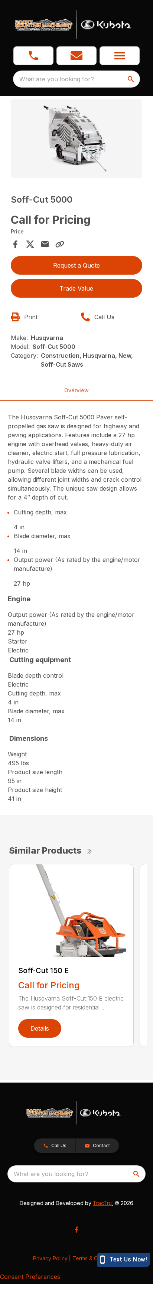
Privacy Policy (50, 1258)
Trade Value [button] (76, 288)
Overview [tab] (76, 390)
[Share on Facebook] (15, 244)
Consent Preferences (30, 1276)
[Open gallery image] (77, 138)
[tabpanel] (77, 139)
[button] (33, 55)
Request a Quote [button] (76, 265)
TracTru (102, 1203)
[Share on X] (30, 244)
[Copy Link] (59, 244)
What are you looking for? (56, 79)
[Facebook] (76, 1229)
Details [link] (39, 1028)
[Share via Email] (44, 244)
